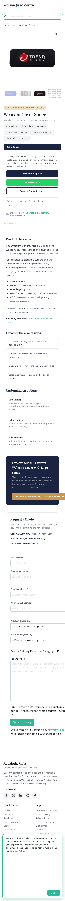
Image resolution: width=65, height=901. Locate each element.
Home (7, 810)
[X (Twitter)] (13, 795)
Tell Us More (17, 658)
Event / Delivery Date (23, 651)
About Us (8, 814)
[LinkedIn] (20, 795)
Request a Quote (32, 173)
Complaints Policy (45, 829)
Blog (6, 825)
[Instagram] (27, 795)
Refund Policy (17, 215)
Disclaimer (41, 825)
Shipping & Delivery (39, 213)
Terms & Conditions (46, 822)
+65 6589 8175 (22, 534)
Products (8, 818)
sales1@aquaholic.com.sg (31, 538)
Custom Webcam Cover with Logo (24, 108)
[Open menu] (36, 6)
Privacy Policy (43, 818)
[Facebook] (6, 795)
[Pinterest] (34, 795)
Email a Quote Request (32, 191)
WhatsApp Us (32, 182)
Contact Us (9, 829)
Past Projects (11, 822)
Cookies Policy (43, 833)
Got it (53, 893)
